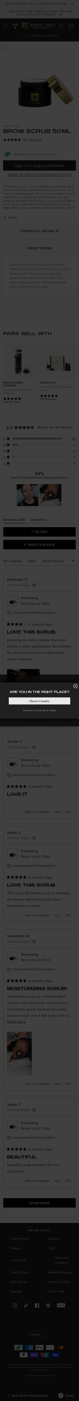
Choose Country (39, 701)
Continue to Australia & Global (39, 710)
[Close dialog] (75, 686)
